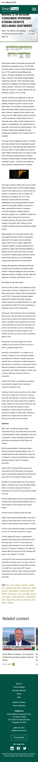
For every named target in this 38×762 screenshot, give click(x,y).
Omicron (33, 594)
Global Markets (14, 591)
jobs (19, 594)
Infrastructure (12, 594)
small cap (19, 600)
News (19, 697)
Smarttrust (27, 600)
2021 (8, 585)
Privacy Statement (19, 706)
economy (25, 585)
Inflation (4, 594)
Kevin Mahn (26, 594)
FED (3, 588)
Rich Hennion (6, 597)
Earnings (17, 585)
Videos (19, 694)
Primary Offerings (19, 687)
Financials (9, 588)
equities (31, 585)
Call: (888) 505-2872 (9, 2)
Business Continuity (19, 702)
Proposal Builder (19, 737)
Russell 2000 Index (18, 597)
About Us (19, 684)
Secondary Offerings (19, 691)
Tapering (10, 603)
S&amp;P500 (10, 600)
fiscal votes (17, 588)
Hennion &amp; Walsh (27, 591)
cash (12, 585)
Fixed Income (26, 588)
